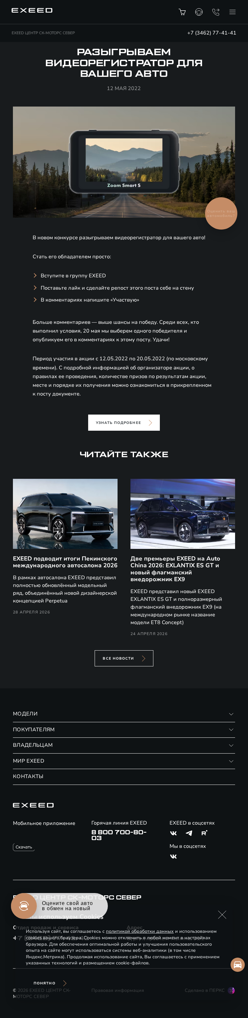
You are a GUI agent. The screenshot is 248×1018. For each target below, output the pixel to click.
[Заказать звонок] (216, 12)
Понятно (45, 983)
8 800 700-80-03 (119, 835)
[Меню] (232, 12)
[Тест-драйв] (199, 12)
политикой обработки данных (140, 931)
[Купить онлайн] (182, 12)
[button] (222, 914)
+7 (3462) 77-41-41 (211, 32)
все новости (118, 658)
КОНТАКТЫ (28, 776)
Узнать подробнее (118, 422)
